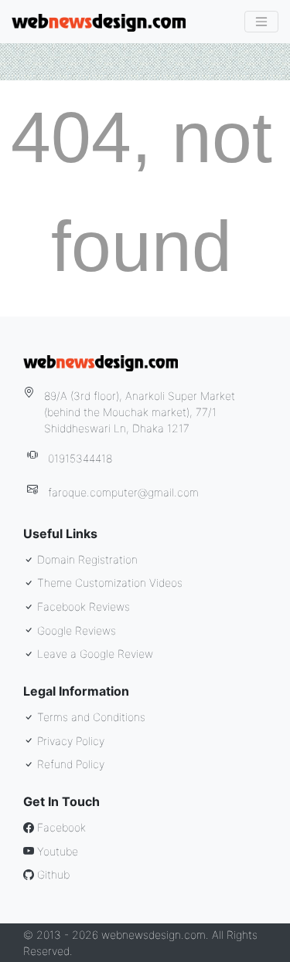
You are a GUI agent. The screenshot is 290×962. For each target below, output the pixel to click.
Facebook (60, 827)
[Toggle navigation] (261, 21)
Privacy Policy (69, 740)
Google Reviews (75, 630)
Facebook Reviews (82, 606)
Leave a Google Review (93, 653)
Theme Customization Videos (108, 582)
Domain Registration (86, 559)
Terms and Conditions (89, 716)
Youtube (56, 851)
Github (52, 874)
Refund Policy (69, 764)
